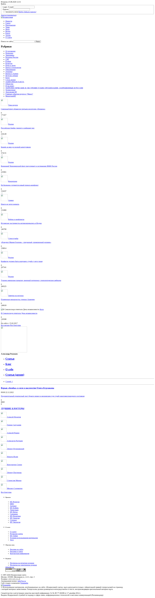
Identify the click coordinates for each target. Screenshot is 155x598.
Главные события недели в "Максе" (19, 94)
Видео (7, 31)
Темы (7, 27)
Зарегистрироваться (8, 15)
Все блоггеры (15, 325)
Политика (9, 53)
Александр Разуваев (15, 441)
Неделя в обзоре (11, 76)
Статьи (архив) (14, 374)
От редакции (10, 51)
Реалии (11, 124)
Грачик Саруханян (14, 425)
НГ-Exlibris (14, 508)
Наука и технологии (13, 67)
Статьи (9, 358)
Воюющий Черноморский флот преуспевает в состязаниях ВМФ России (29, 166)
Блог (8, 364)
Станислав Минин (14, 480)
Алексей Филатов (14, 417)
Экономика (9, 55)
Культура (8, 63)
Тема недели (13, 105)
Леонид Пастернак (14, 473)
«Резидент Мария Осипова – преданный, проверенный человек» (26, 242)
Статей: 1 (9, 381)
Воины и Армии (11, 74)
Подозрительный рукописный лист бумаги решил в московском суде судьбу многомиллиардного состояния (42, 396)
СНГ (7, 59)
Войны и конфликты (16, 219)
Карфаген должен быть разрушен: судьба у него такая (21, 261)
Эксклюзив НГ (11, 92)
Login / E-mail (8, 7)
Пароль (5, 9)
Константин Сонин (14, 465)
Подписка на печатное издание (22, 563)
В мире (8, 61)
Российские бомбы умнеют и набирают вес (17, 128)
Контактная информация (19, 553)
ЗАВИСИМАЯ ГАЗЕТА (14, 82)
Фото (7, 29)
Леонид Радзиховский (15, 449)
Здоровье (8, 72)
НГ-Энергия (15, 518)
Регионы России (11, 57)
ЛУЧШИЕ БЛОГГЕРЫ (12, 408)
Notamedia (24, 583)
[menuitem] (79, 21)
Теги (12, 540)
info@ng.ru (22, 581)
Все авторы (5, 325)
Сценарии (14, 514)
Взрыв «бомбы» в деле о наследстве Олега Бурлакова (27, 388)
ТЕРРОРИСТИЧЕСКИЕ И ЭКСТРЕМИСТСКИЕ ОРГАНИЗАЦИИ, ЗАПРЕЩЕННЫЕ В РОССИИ (44, 88)
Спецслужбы (13, 238)
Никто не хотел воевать (10, 204)
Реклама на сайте (16, 549)
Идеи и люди (10, 65)
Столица (13, 520)
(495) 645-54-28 (14, 579)
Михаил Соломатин (14, 488)
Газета (7, 23)
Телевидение (10, 90)
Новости (8, 21)
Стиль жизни (10, 80)
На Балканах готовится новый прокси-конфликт (19, 185)
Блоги (7, 33)
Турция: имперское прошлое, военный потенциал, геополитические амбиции (31, 280)
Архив (8, 35)
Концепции (12, 181)
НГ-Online (14, 536)
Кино (7, 78)
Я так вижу (9, 86)
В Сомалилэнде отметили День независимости (19, 313)
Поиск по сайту (7, 41)
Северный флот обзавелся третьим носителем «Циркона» (23, 109)
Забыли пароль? (30, 12)
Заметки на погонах (16, 296)
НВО (12, 504)
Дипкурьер (14, 510)
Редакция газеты (16, 534)
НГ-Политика (15, 516)
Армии (11, 200)
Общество (9, 84)
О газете (8, 37)
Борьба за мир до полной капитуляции (16, 147)
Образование (10, 70)
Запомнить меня (11, 12)
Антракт (13, 506)
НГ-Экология (15, 522)
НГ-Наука (14, 512)
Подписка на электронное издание (23, 565)
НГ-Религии (15, 502)
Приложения (10, 25)
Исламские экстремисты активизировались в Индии (21, 223)
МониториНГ (10, 96)
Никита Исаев (12, 457)
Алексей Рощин (13, 433)
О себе (9, 369)
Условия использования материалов (24, 538)
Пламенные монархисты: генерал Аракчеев (18, 299)
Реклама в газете (16, 551)
